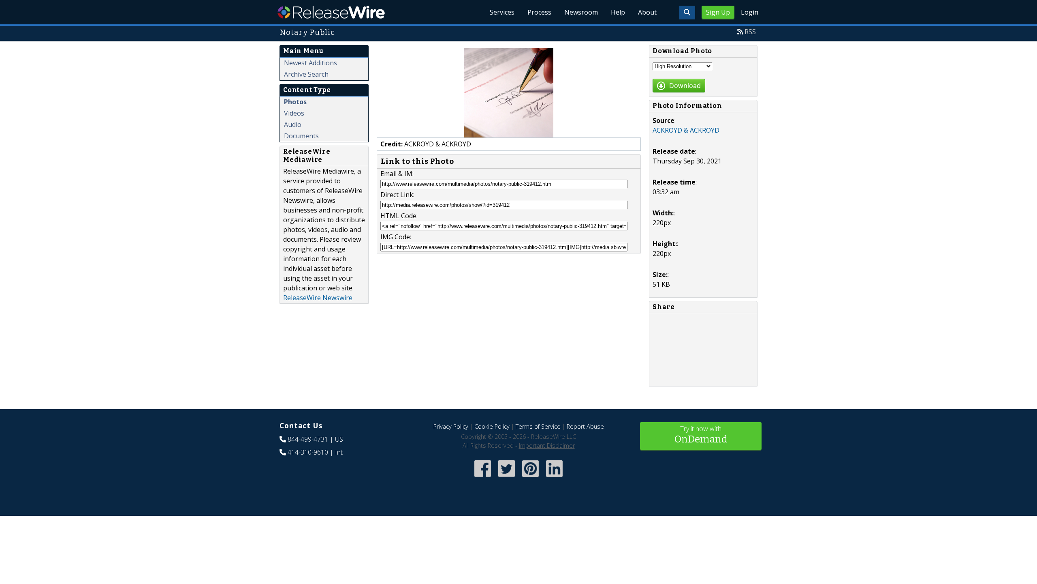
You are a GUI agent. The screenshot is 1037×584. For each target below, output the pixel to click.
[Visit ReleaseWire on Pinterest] (530, 477)
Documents (301, 135)
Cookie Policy (492, 426)
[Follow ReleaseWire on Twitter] (506, 477)
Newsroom (581, 12)
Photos (295, 101)
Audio (292, 124)
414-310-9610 (308, 452)
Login (749, 12)
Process (539, 12)
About (647, 12)
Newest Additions (310, 62)
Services (502, 12)
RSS (750, 31)
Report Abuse (585, 426)
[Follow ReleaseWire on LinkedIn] (554, 477)
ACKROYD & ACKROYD (686, 130)
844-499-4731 (308, 439)
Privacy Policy (450, 426)
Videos (294, 113)
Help (618, 12)
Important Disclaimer (547, 445)
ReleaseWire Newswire (317, 297)
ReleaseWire (331, 12)
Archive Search (306, 74)
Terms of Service (538, 426)
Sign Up (718, 12)
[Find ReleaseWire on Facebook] (483, 477)
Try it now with (700, 434)
